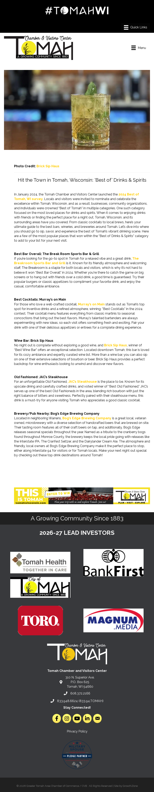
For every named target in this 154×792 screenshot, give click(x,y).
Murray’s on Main (91, 304)
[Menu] (135, 27)
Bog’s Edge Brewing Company (86, 418)
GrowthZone (130, 785)
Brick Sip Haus (47, 166)
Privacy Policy (77, 731)
